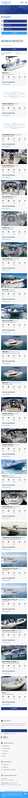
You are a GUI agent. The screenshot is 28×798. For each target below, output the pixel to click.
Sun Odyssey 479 (11, 506)
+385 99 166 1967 (13, 783)
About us (5, 753)
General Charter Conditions (9, 769)
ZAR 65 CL (8, 475)
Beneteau (10, 351)
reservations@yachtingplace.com (13, 784)
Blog (4, 756)
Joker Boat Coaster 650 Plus (14, 537)
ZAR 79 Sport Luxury (12, 630)
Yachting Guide (6, 748)
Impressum (5, 767)
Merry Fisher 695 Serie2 (10, 661)
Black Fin (8, 289)
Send (4, 737)
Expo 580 (6, 72)
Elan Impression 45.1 (12, 134)
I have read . (10, 733)
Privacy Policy (12, 733)
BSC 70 (5, 692)
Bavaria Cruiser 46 (10, 103)
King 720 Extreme (10, 320)
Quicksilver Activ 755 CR (12, 568)
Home (2, 45)
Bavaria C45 (8, 227)
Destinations (6, 745)
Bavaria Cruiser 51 (10, 413)
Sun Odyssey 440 (9, 196)
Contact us (5, 751)
